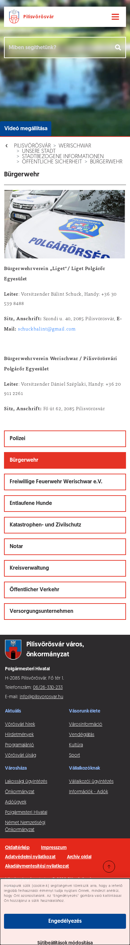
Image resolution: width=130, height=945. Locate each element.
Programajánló (19, 745)
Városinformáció (85, 724)
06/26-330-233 (48, 687)
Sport (74, 755)
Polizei (17, 438)
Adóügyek (15, 802)
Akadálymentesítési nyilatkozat (37, 866)
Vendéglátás (81, 734)
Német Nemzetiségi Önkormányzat (25, 826)
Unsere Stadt (39, 151)
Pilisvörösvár (32, 146)
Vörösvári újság (20, 755)
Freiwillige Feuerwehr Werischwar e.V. (56, 482)
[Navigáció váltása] (115, 17)
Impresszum (53, 847)
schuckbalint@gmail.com (47, 329)
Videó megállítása (25, 129)
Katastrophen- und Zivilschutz (45, 525)
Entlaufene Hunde (31, 503)
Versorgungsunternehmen (41, 611)
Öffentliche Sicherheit (52, 162)
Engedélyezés (65, 921)
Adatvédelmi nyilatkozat (30, 857)
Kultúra (76, 745)
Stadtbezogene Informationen (63, 156)
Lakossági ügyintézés (26, 781)
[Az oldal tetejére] (109, 867)
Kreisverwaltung (29, 568)
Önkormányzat (19, 792)
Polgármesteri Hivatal (26, 812)
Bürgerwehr (106, 162)
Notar (16, 546)
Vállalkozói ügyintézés (91, 781)
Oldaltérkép (17, 847)
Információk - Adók (88, 792)
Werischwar (75, 146)
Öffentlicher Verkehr (34, 590)
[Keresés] (118, 47)
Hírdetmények (19, 734)
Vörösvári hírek (20, 724)
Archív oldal (79, 857)
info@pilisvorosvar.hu (41, 697)
